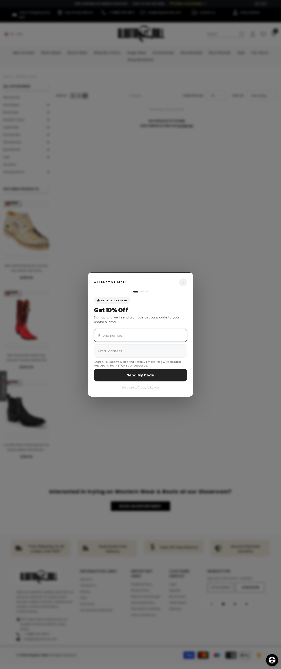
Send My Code (140, 375)
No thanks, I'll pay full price (140, 387)
